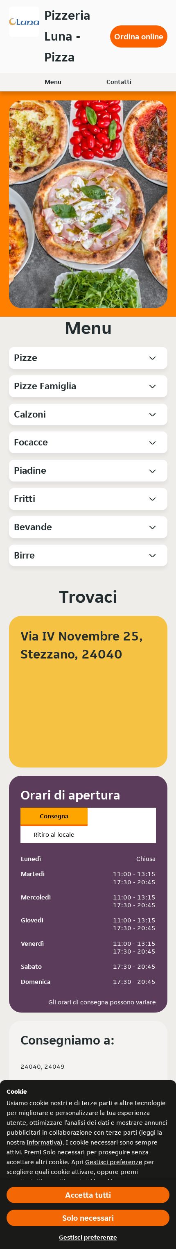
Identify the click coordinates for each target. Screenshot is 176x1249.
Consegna (54, 816)
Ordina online (138, 36)
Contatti (118, 81)
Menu (53, 81)
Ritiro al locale (54, 834)
